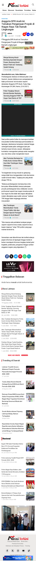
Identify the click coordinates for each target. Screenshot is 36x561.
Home (4, 10)
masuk (13, 282)
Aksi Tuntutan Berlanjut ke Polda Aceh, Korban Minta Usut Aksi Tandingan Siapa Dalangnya (13, 162)
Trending (27, 546)
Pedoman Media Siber (14, 541)
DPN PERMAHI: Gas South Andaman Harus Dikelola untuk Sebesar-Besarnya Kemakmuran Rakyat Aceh (13, 483)
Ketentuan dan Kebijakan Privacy (15, 546)
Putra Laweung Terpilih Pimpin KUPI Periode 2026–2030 (13, 459)
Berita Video (24, 541)
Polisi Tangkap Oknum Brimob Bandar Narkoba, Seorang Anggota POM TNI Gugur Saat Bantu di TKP (13, 94)
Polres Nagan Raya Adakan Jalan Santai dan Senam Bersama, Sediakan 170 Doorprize (13, 472)
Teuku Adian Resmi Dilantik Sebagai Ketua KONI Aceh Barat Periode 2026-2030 (13, 384)
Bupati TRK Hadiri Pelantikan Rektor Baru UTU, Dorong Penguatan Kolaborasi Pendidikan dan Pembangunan (12, 447)
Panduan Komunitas (17, 543)
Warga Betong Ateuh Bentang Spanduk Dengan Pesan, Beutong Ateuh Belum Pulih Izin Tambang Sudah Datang (13, 62)
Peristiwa (27, 10)
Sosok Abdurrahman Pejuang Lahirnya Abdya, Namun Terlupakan (12, 413)
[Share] (32, 34)
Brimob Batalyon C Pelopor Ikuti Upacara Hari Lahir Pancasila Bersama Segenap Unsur (13, 495)
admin (10, 33)
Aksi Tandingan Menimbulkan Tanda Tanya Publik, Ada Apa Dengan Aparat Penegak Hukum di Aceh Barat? (12, 210)
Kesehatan (19, 10)
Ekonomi (11, 10)
